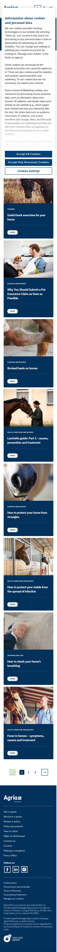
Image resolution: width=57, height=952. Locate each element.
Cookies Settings (28, 171)
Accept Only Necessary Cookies (28, 162)
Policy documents (13, 826)
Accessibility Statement (15, 894)
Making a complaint (14, 850)
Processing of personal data (17, 886)
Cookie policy (10, 882)
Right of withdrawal (14, 836)
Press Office (10, 855)
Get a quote (10, 811)
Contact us (10, 840)
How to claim (11, 831)
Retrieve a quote (13, 816)
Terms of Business (12, 890)
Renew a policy (12, 821)
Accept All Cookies (28, 154)
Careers (8, 845)
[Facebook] (7, 869)
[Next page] (44, 772)
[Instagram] (24, 869)
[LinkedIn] (15, 869)
